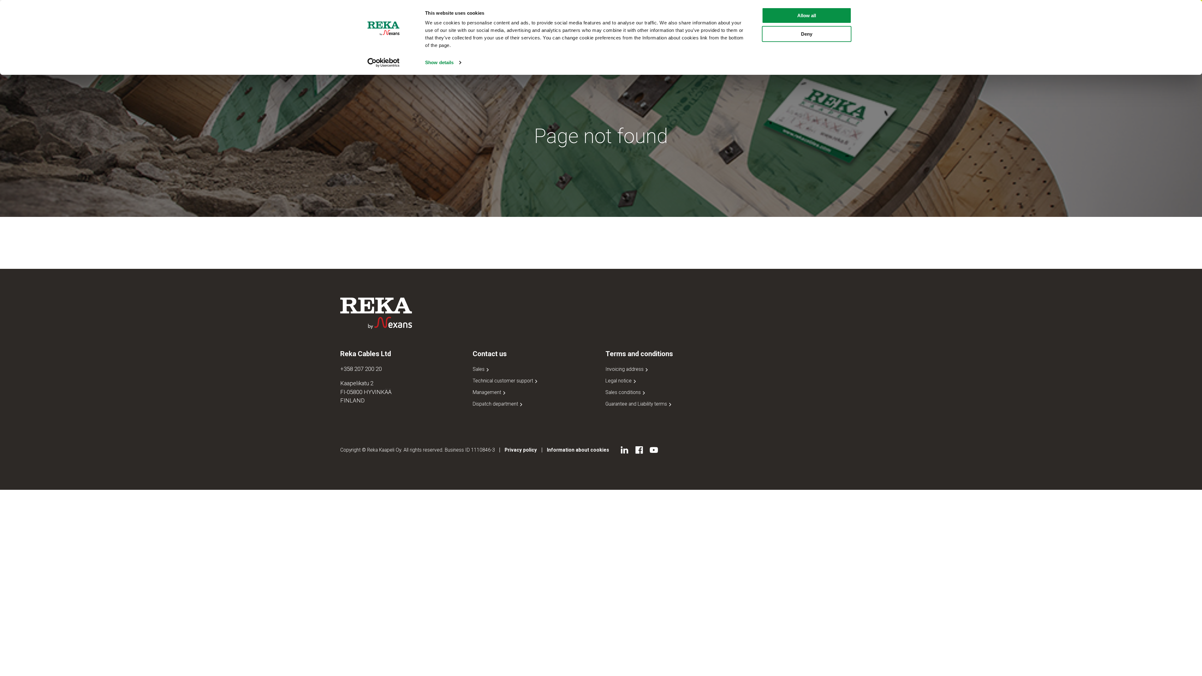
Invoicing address (625, 369)
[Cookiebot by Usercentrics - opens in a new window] (383, 62)
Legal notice (619, 381)
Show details (439, 62)
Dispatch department (496, 404)
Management (487, 392)
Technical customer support (503, 381)
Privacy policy (521, 450)
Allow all (806, 15)
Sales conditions (623, 392)
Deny (806, 34)
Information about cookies (578, 450)
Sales (479, 369)
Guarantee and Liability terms (636, 404)
